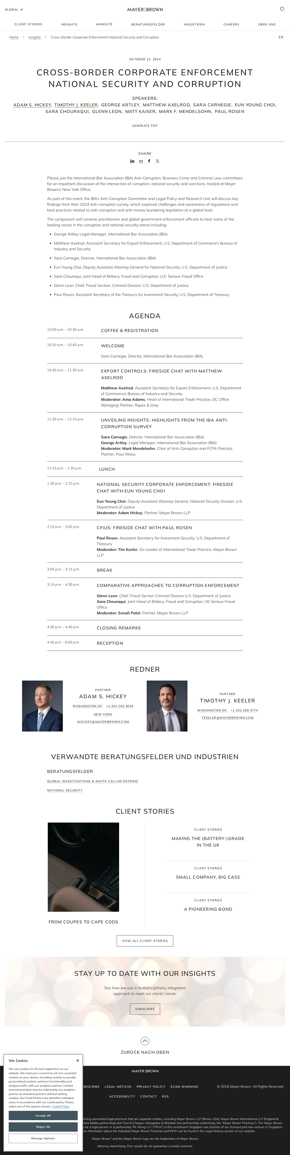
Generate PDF (145, 126)
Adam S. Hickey (32, 104)
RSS (165, 1096)
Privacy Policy (151, 1087)
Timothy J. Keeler (76, 104)
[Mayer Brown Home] (144, 9)
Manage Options (43, 1138)
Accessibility (122, 1096)
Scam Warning (184, 1087)
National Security (65, 790)
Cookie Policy (60, 1106)
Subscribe (145, 1009)
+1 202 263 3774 (244, 710)
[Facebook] (149, 162)
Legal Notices (118, 1087)
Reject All (43, 1127)
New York (103, 714)
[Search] (282, 9)
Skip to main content (20, 3)
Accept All (43, 1115)
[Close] (77, 1060)
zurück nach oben (145, 1052)
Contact (148, 1096)
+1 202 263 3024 (120, 706)
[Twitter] (157, 162)
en (281, 37)
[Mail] (140, 162)
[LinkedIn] (132, 162)
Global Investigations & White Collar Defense (92, 781)
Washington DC (88, 706)
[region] (43, 1103)
